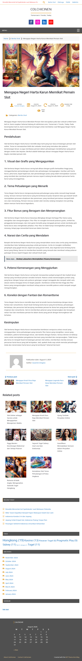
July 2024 (8, 572)
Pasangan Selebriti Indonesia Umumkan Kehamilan (25, 524)
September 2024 (11, 565)
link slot (6, 609)
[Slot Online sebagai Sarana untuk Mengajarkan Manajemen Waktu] (15, 407)
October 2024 (10, 561)
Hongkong (13, 540)
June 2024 (9, 576)
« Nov (16, 650)
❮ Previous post (11, 377)
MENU (4, 30)
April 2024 (9, 583)
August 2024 (10, 569)
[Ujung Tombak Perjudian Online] (66, 407)
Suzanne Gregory (19, 106)
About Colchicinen (10, 657)
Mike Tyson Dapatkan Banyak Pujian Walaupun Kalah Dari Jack (29, 513)
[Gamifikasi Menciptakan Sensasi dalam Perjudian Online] (66, 434)
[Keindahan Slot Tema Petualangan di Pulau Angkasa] (41, 462)
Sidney (9, 544)
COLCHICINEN (41, 9)
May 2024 (9, 579)
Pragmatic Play (67, 540)
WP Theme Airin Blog (72, 657)
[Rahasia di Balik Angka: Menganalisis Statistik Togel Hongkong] (15, 467)
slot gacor (24, 545)
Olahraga (61, 2)
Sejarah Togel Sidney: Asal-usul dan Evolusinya (40, 445)
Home (6, 39)
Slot (18, 545)
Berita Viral (52, 2)
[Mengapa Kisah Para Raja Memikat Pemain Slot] (41, 407)
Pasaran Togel (47, 540)
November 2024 (11, 558)
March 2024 (10, 587)
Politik (68, 2)
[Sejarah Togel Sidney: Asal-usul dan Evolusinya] (41, 434)
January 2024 (10, 594)
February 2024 (11, 590)
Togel (34, 544)
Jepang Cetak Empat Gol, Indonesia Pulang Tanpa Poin (26, 520)
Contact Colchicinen (24, 657)
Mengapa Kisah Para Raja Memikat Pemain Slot (40, 418)
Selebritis (75, 2)
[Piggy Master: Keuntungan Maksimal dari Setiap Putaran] (15, 434)
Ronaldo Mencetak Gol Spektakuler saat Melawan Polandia (22, 2)
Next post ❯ (72, 377)
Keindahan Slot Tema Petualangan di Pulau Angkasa (40, 473)
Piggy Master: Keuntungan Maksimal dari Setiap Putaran (15, 445)
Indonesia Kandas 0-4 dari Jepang (18, 516)
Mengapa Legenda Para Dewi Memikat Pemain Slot (54, 383)
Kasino (31, 540)
